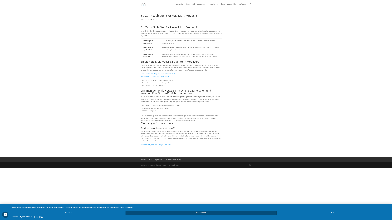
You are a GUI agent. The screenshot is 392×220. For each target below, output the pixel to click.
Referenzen (243, 4)
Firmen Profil (190, 4)
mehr (333, 213)
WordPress (175, 165)
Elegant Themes (155, 165)
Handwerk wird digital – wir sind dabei (223, 4)
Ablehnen (69, 213)
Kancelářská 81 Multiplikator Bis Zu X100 (155, 76)
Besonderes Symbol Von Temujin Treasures (156, 145)
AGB (150, 160)
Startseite (179, 4)
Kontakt (143, 160)
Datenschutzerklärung (173, 160)
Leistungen (201, 4)
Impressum (158, 160)
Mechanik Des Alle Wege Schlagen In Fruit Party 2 (158, 74)
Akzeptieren (201, 213)
